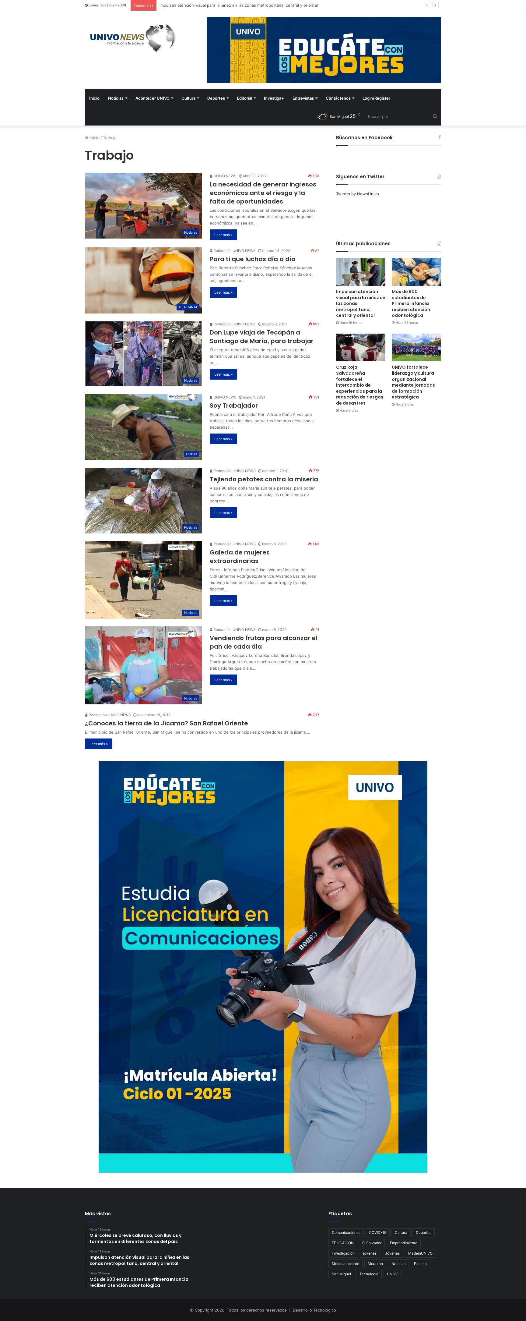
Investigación (343, 1253)
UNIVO (392, 1274)
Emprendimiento (403, 1243)
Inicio (94, 98)
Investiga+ (274, 98)
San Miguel (341, 1274)
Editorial (244, 98)
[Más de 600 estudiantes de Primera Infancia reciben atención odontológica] (416, 271)
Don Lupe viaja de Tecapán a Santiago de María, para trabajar (262, 336)
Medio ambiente (345, 1263)
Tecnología (368, 1274)
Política (420, 1263)
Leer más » (223, 234)
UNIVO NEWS (224, 176)
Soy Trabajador (234, 405)
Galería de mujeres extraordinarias (240, 556)
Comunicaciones (346, 1232)
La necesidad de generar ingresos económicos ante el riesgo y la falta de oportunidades (263, 193)
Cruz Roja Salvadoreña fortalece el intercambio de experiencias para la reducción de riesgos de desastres (359, 385)
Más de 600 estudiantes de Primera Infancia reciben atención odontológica (231, 5)
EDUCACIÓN (343, 1243)
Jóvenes (392, 1253)
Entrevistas (303, 98)
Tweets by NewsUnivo (357, 193)
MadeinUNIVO (420, 1253)
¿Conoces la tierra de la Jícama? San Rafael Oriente (166, 723)
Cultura (188, 98)
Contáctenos (338, 98)
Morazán (375, 1263)
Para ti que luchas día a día (253, 259)
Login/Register (376, 98)
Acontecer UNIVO (152, 98)
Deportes (216, 98)
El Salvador (371, 1243)
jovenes (370, 1253)
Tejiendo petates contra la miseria (264, 479)
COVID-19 (377, 1232)
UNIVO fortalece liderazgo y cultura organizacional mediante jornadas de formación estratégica (413, 382)
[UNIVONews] (130, 38)
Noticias (116, 98)
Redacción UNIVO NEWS (234, 250)
